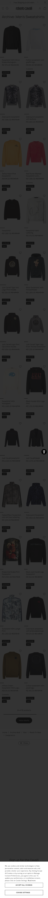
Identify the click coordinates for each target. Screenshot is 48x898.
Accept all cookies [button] (24, 885)
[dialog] (24, 880)
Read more (32, 880)
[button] (24, 892)
